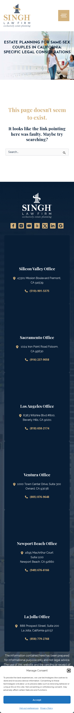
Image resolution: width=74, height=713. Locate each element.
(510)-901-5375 (39, 291)
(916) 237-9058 (39, 359)
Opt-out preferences (29, 708)
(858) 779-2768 (39, 639)
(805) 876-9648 (39, 497)
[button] (69, 670)
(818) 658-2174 (39, 428)
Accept (37, 699)
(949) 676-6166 (39, 570)
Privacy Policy (46, 708)
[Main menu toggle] (64, 15)
